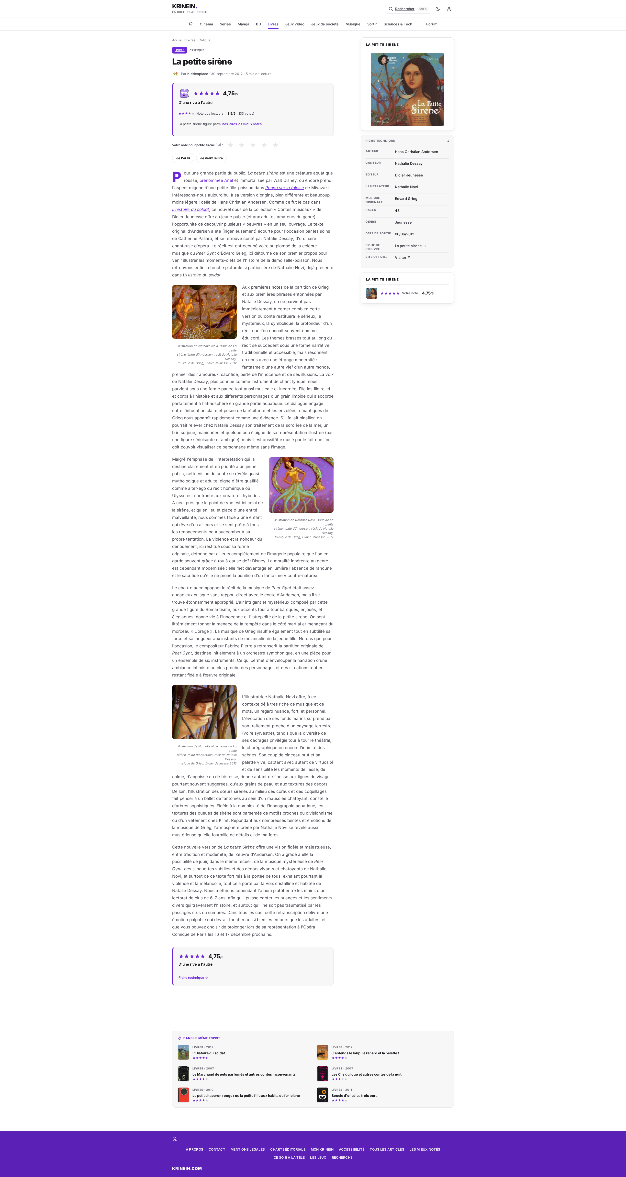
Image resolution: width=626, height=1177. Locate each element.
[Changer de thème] (438, 9)
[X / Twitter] (174, 1138)
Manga (243, 24)
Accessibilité (352, 1149)
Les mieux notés (425, 1149)
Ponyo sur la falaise (284, 187)
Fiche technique (380, 140)
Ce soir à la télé (289, 1157)
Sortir (372, 24)
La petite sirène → (410, 246)
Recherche (342, 1157)
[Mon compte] (449, 9)
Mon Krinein (322, 1149)
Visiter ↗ (403, 257)
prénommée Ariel (216, 180)
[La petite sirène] (407, 89)
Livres (273, 24)
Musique (353, 24)
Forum (431, 24)
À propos (194, 1149)
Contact (217, 1149)
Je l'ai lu (183, 158)
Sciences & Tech (398, 24)
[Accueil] (190, 23)
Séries (225, 24)
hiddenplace (197, 74)
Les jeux (318, 1157)
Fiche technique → (193, 978)
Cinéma (206, 24)
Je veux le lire (211, 158)
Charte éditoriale (287, 1149)
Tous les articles (387, 1149)
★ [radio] (230, 145)
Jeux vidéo (294, 24)
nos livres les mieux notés (242, 124)
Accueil (177, 40)
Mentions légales (248, 1149)
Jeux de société (325, 24)
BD (258, 24)
